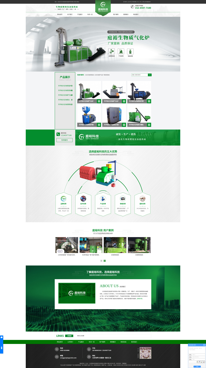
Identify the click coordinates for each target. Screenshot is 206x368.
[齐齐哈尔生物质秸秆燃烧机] (139, 92)
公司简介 (70, 342)
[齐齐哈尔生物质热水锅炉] (114, 115)
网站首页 (59, 14)
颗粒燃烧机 (107, 75)
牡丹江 (130, 365)
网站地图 (134, 1)
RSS (138, 1)
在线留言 (64, 140)
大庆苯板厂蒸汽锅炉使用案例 (139, 255)
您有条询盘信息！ (146, 1)
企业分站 (130, 1)
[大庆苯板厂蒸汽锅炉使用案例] (139, 245)
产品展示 (79, 14)
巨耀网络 (124, 363)
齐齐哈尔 (125, 365)
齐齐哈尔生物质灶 (64, 100)
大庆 (122, 365)
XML (141, 1)
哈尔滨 (119, 365)
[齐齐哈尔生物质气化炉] (89, 92)
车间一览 (90, 14)
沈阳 (144, 365)
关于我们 (69, 14)
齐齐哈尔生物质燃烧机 (65, 90)
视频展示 (125, 14)
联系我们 (135, 14)
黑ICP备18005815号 (110, 363)
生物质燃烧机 (67, 255)
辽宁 (142, 365)
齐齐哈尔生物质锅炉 (64, 86)
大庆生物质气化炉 (98, 75)
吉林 (137, 365)
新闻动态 (123, 342)
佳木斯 (133, 365)
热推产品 (103, 365)
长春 (139, 365)
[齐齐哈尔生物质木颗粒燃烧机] (139, 115)
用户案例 (115, 14)
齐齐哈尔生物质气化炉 (65, 95)
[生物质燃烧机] (66, 245)
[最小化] (204, 345)
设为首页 (125, 1)
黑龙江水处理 (80, 335)
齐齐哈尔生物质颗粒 (64, 104)
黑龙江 (115, 365)
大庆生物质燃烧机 (89, 75)
